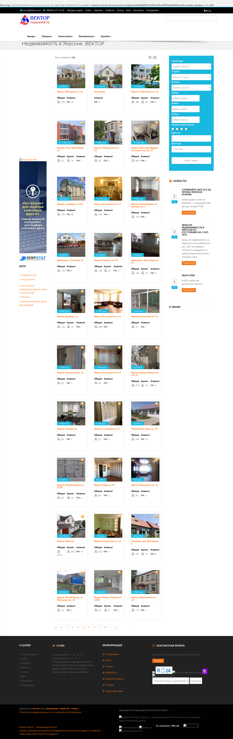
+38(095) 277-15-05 (54, 10)
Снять (88, 10)
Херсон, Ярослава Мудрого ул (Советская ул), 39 (145, 149)
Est (147, 710)
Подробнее (189, 212)
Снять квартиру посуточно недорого (39, 733)
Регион (176, 81)
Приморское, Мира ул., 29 (144, 429)
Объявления (51, 708)
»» (116, 627)
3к (78, 654)
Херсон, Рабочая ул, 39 (106, 260)
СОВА (137, 710)
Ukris (142, 710)
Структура (177, 60)
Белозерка (99, 92)
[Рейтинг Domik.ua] (145, 727)
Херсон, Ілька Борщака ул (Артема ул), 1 (144, 205)
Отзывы (110, 684)
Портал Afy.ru (26, 727)
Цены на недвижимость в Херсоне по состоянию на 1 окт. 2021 (195, 230)
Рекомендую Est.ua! (46, 727)
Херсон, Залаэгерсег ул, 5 (107, 429)
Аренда (31, 36)
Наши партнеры (114, 691)
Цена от (176, 132)
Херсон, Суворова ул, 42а (70, 204)
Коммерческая (86, 36)
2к (74, 654)
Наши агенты (28, 279)
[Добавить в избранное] (82, 67)
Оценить (98, 10)
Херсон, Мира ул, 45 (104, 485)
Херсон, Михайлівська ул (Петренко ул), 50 (70, 598)
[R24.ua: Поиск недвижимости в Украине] (164, 670)
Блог (128, 10)
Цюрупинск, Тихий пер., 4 (70, 260)
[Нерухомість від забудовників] (131, 730)
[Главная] (34, 19)
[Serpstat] (33, 261)
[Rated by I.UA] (190, 727)
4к (82, 654)
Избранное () (28, 275)
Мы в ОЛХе (188, 275)
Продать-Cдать (75, 10)
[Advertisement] (33, 107)
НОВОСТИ (111, 672)
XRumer (25, 296)
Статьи (120, 10)
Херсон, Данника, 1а (67, 317)
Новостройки (65, 36)
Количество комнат (183, 124)
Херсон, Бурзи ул (65, 541)
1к (70, 654)
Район (175, 103)
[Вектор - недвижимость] (163, 675)
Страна (176, 71)
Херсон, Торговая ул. (67, 429)
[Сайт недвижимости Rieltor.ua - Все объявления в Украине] (204, 671)
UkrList (165, 710)
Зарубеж (105, 36)
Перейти (158, 660)
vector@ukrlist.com (32, 10)
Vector (35, 708)
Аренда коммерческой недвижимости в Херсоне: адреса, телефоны (64, 730)
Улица (175, 113)
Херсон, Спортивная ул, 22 (144, 92)
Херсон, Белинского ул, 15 (107, 204)
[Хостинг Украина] (128, 727)
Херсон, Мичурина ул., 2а (70, 92)
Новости (109, 10)
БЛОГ (108, 660)
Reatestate (155, 710)
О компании (112, 654)
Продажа (46, 36)
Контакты (138, 10)
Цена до (176, 143)
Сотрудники (152, 10)
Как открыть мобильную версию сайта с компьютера (33, 289)
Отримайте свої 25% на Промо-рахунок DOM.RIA (196, 192)
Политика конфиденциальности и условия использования (50, 712)
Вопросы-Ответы (115, 678)
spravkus (23, 730)
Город (175, 92)
